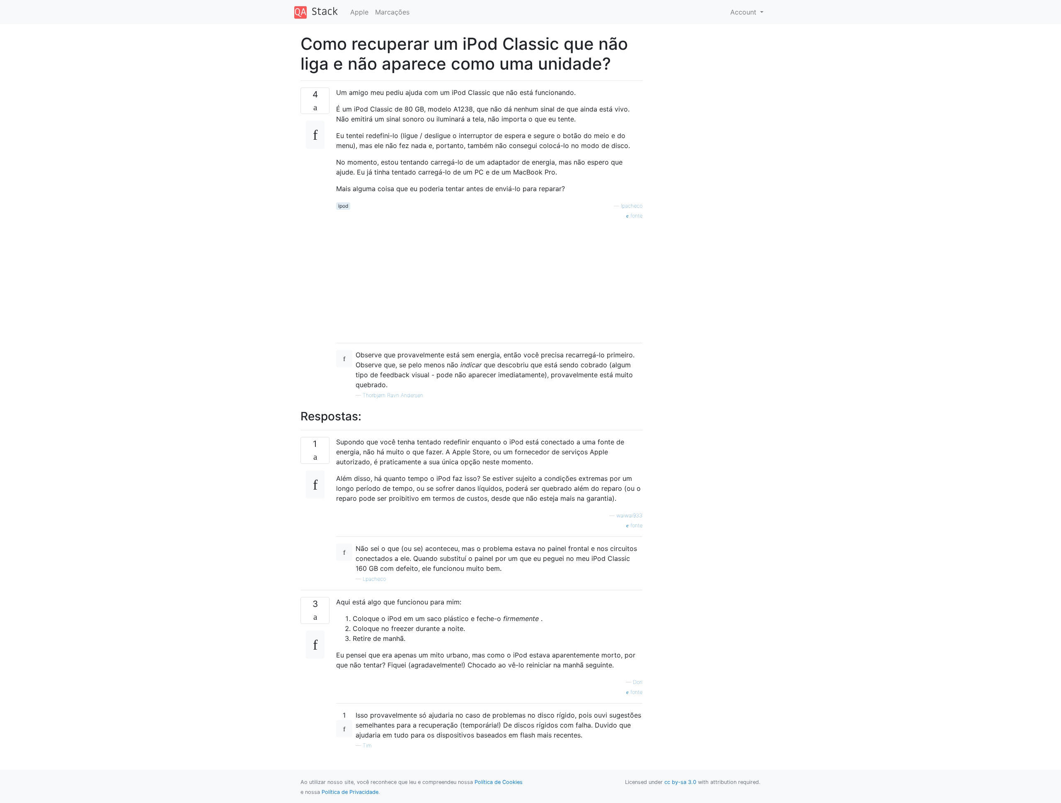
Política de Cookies (499, 782)
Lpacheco (374, 579)
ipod (343, 206)
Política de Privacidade (350, 792)
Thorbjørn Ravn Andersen (393, 395)
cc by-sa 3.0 (680, 782)
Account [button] (744, 12)
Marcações (392, 12)
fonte (635, 216)
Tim (367, 745)
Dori (637, 682)
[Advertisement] (489, 278)
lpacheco (631, 206)
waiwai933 (629, 515)
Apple (359, 12)
